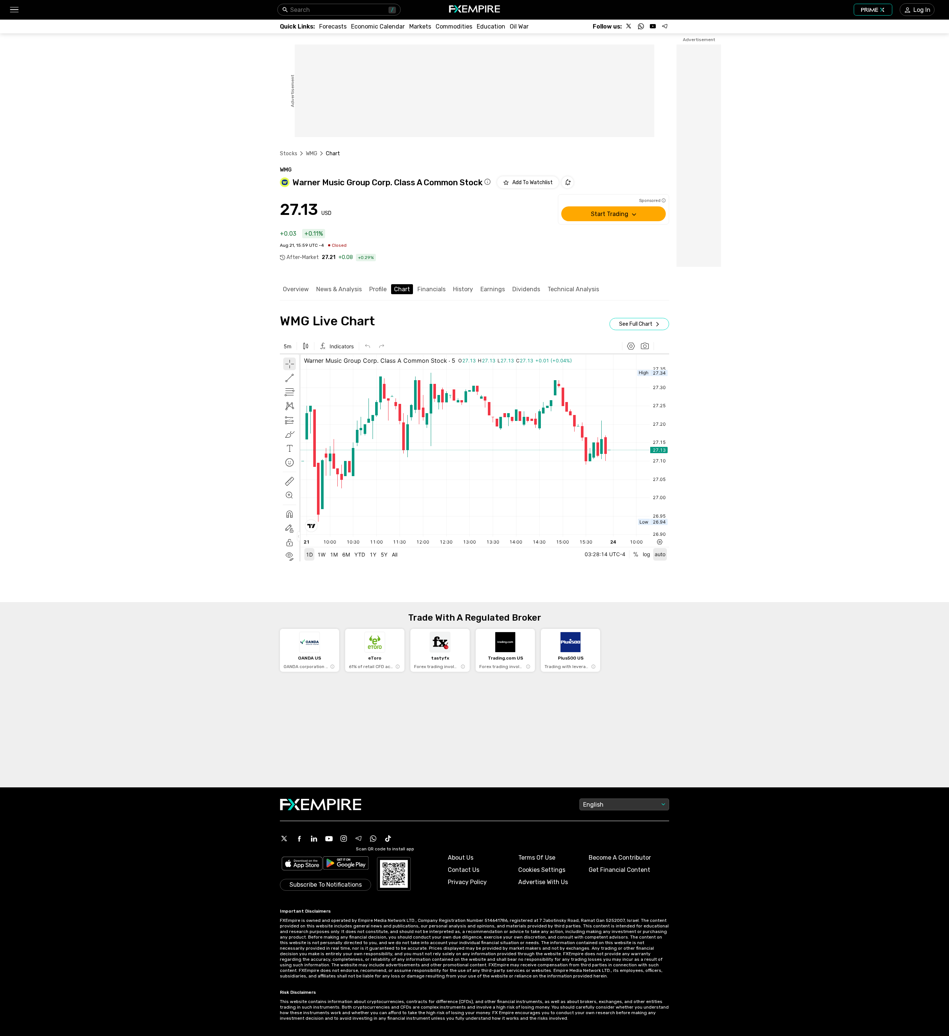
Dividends (526, 289)
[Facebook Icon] (299, 838)
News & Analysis (339, 289)
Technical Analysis (573, 289)
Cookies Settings (541, 869)
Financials (431, 289)
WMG (311, 153)
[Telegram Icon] (358, 838)
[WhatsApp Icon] (373, 838)
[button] (14, 10)
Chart (402, 289)
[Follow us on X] (629, 26)
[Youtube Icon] (328, 838)
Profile (378, 289)
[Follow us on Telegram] (664, 26)
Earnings (492, 289)
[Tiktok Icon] (388, 838)
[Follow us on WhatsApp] (640, 26)
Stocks (288, 153)
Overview (296, 289)
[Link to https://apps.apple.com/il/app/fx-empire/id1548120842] (302, 864)
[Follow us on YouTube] (652, 26)
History (463, 289)
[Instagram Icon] (343, 838)
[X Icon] (284, 838)
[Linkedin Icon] (314, 838)
